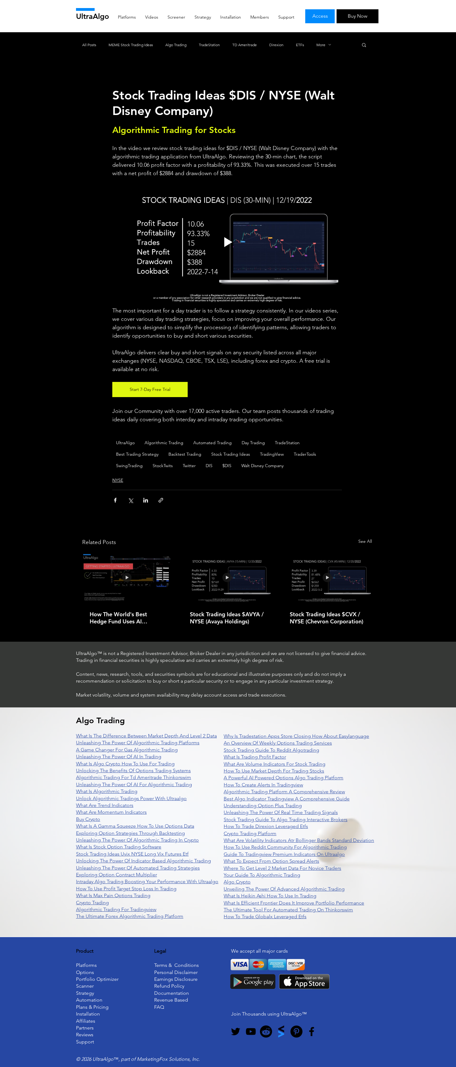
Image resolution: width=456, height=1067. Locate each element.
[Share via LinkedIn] (146, 500)
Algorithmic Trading (164, 442)
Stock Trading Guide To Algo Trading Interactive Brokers (285, 819)
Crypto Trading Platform (250, 833)
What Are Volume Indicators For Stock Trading (274, 764)
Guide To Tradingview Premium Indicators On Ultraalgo (284, 854)
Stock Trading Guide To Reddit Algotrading (271, 750)
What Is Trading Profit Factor (255, 757)
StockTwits (163, 465)
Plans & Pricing (92, 1007)
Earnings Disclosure (176, 979)
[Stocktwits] (281, 1031)
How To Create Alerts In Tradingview (263, 785)
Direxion (276, 44)
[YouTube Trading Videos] (251, 1031)
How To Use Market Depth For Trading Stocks (274, 771)
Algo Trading (175, 44)
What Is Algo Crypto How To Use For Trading (125, 764)
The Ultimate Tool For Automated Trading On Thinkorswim (288, 910)
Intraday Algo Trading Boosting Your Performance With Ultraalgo (147, 881)
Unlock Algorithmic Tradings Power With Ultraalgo (131, 798)
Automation (89, 1000)
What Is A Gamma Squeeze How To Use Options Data (135, 826)
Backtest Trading (184, 454)
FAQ (159, 1007)
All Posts (89, 44)
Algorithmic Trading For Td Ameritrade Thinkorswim (133, 777)
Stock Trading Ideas (230, 454)
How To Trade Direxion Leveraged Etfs (266, 826)
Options (85, 972)
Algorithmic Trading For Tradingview (116, 909)
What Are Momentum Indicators (111, 812)
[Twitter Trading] (236, 1031)
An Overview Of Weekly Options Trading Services (278, 743)
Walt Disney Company (262, 465)
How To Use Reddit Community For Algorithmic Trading (285, 847)
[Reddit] (266, 1031)
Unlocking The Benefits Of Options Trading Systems (133, 770)
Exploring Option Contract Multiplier (116, 875)
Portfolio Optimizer (97, 979)
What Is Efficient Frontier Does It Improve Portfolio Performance (294, 903)
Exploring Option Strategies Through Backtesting (130, 833)
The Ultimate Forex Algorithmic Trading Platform (129, 916)
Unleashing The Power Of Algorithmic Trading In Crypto (137, 840)
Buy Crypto (88, 819)
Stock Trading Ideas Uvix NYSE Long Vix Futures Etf (132, 854)
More (320, 44)
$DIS (226, 465)
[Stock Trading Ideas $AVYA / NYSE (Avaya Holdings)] (227, 578)
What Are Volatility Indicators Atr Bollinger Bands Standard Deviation (299, 840)
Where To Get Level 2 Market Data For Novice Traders (282, 868)
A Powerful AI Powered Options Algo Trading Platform (283, 778)
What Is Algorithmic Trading (106, 791)
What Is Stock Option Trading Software (118, 847)
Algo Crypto (237, 882)
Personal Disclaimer (176, 972)
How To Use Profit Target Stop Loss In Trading (126, 889)
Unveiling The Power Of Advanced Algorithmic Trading (284, 889)
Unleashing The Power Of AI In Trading (118, 756)
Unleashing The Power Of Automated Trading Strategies (138, 868)
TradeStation (209, 44)
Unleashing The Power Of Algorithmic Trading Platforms (137, 743)
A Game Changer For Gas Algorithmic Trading (127, 750)
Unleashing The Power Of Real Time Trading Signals (281, 812)
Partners (85, 1028)
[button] (364, 44)
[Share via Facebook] (115, 500)
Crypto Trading (92, 902)
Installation (88, 1014)
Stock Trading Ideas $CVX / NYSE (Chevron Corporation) (326, 618)
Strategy (85, 993)
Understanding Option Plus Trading (263, 805)
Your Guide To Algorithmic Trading (262, 875)
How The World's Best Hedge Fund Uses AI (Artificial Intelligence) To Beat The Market (122, 618)
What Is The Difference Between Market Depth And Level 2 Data (146, 736)
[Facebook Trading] (312, 1031)
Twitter (189, 465)
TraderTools (305, 454)
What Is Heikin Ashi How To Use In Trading (270, 896)
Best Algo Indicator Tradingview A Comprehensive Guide (287, 799)
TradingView (272, 454)
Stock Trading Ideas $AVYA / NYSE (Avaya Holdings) (227, 618)
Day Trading (253, 442)
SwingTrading (129, 465)
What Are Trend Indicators (104, 805)
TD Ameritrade (244, 44)
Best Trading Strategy (137, 454)
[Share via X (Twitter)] (130, 500)
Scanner (85, 986)
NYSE (117, 480)
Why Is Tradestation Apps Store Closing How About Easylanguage (296, 736)
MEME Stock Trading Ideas (131, 44)
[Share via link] (161, 500)
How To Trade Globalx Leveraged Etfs (265, 916)
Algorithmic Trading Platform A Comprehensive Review (284, 792)
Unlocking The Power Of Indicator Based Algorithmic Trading (143, 861)
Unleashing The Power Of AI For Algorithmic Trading (134, 784)
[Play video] (227, 242)
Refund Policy (169, 986)
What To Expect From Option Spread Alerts (271, 861)
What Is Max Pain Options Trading (113, 895)
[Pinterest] (296, 1031)
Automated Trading (212, 442)
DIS (209, 465)
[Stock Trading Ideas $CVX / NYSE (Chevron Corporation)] (327, 578)
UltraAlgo (92, 16)
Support (85, 1042)
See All (365, 541)
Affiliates (85, 1021)
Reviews (84, 1035)
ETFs (300, 44)
